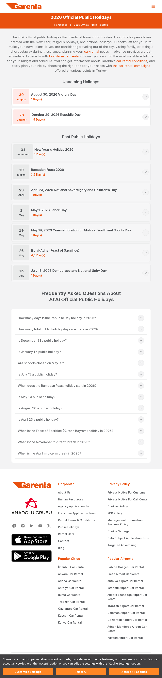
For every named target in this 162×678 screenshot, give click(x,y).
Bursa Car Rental (69, 594)
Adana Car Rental (70, 581)
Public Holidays (68, 527)
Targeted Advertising (122, 545)
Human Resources (70, 499)
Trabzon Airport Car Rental (125, 606)
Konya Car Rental (70, 622)
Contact (63, 541)
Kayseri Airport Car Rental (125, 637)
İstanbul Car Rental (71, 567)
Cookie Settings (118, 531)
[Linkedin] (32, 526)
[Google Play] (31, 556)
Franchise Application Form (76, 513)
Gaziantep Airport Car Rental (127, 619)
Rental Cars (66, 534)
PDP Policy (114, 513)
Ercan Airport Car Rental (123, 574)
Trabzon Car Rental (71, 601)
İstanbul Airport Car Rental (125, 588)
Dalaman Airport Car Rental (126, 612)
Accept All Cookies (134, 672)
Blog (61, 548)
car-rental (91, 51)
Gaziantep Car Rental (73, 608)
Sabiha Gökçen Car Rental (125, 567)
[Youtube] (40, 526)
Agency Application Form (75, 506)
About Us (64, 492)
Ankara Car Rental (70, 574)
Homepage (61, 24)
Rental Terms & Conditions (76, 520)
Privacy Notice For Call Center (128, 499)
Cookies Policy (117, 506)
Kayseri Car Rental (71, 615)
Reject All (81, 672)
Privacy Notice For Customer (126, 492)
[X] (49, 526)
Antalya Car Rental (71, 588)
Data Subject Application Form (128, 538)
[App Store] (31, 540)
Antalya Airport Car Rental (125, 581)
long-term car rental (64, 56)
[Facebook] (14, 526)
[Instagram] (23, 526)
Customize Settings (28, 672)
